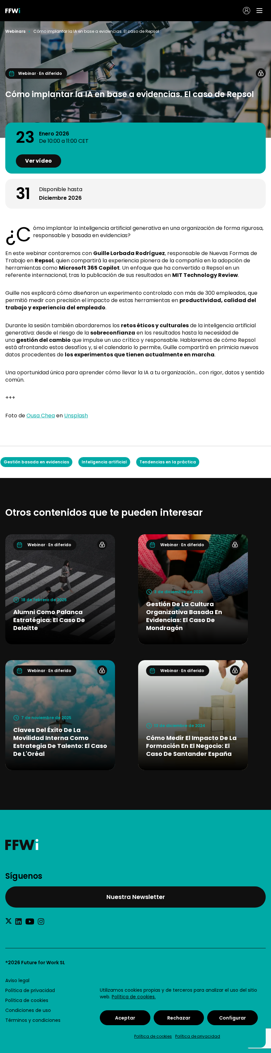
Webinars (15, 31)
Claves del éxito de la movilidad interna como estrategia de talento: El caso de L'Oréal (60, 742)
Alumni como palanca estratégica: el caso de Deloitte (49, 620)
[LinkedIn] (18, 921)
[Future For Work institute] (135, 844)
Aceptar (125, 1018)
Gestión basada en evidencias (36, 462)
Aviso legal (17, 980)
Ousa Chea (40, 415)
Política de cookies (153, 1036)
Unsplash (76, 415)
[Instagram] (41, 921)
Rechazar (178, 1018)
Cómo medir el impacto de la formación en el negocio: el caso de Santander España (191, 746)
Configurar (232, 1018)
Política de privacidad (197, 1036)
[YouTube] (29, 921)
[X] (8, 921)
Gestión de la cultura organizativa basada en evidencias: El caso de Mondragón (184, 616)
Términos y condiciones (32, 1020)
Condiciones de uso (28, 1010)
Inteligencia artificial (104, 462)
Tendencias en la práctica (167, 462)
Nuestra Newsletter (135, 897)
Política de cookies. (134, 996)
